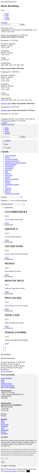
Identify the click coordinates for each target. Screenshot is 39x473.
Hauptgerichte (9, 166)
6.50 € (7, 223)
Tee (6, 186)
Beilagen (7, 181)
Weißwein (8, 190)
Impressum (4, 433)
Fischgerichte (9, 168)
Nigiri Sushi (8, 175)
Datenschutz (5, 430)
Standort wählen (6, 103)
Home (7, 14)
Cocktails (8, 188)
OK (28, 471)
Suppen (7, 157)
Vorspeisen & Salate (11, 159)
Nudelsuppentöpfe (10, 164)
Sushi (2, 380)
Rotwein (7, 192)
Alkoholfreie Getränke (12, 184)
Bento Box (8, 170)
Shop (6, 144)
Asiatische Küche (6, 383)
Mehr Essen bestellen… (8, 387)
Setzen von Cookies (10, 471)
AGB (2, 428)
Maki (6, 172)
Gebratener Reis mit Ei (12, 161)
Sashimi (7, 177)
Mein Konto (4, 424)
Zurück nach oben (6, 371)
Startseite (7, 140)
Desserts (7, 183)
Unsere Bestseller (10, 155)
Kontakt (7, 19)
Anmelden (4, 22)
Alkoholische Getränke (12, 193)
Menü (6, 15)
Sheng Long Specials (11, 179)
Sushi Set (8, 174)
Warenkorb (4, 426)
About (7, 17)
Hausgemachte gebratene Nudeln (15, 163)
